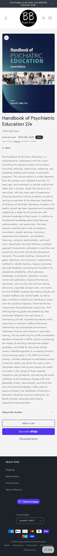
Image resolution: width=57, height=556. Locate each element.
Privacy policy (31, 545)
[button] (6, 18)
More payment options (28, 438)
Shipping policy (30, 550)
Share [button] (8, 147)
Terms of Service (14, 489)
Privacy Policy (12, 483)
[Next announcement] (51, 4)
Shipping (17, 141)
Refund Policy (12, 476)
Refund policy (18, 545)
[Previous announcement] (5, 4)
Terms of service (46, 545)
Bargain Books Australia (27, 541)
